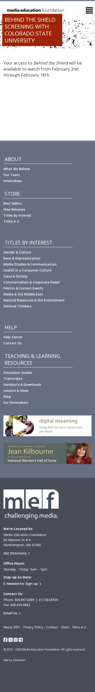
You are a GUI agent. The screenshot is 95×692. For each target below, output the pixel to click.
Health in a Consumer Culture (27, 270)
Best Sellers (12, 203)
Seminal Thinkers (17, 306)
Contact (52, 627)
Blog (7, 396)
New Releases (14, 209)
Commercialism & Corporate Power (31, 282)
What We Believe (16, 169)
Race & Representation (21, 258)
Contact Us (12, 343)
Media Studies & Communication (29, 264)
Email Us (10, 613)
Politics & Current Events (23, 288)
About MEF (11, 627)
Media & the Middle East (23, 294)
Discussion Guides (17, 372)
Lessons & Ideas (16, 390)
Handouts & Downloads (22, 384)
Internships (12, 181)
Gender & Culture (17, 252)
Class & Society (15, 276)
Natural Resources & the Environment (34, 300)
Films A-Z (79, 627)
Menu (89, 10)
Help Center (12, 337)
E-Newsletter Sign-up (20, 583)
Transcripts (12, 378)
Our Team (11, 175)
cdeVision (19, 660)
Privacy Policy (33, 627)
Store (65, 627)
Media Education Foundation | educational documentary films (35, 10)
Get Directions (15, 553)
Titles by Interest (17, 215)
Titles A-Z (11, 221)
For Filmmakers (15, 402)
